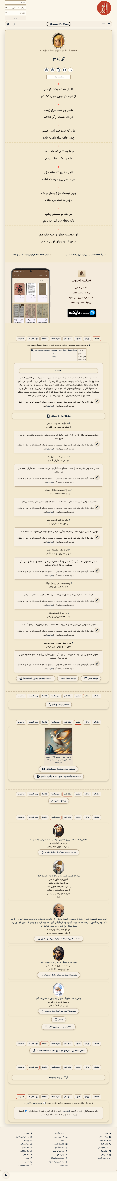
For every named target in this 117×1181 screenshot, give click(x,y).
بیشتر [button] (60, 1019)
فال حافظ (104, 1144)
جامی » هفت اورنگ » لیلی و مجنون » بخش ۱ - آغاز (58, 998)
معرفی (27, 1133)
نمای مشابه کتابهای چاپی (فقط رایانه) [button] (37, 678)
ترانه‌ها (44, 338)
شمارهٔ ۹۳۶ (58, 59)
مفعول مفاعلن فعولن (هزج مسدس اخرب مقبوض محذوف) (56, 350)
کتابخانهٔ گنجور (59, 1144)
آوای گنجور (61, 1154)
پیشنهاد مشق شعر (58, 800)
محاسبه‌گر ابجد (59, 1151)
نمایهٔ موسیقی (103, 1147)
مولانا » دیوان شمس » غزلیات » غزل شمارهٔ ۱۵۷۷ (58, 876)
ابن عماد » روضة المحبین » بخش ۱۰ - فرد (58, 962)
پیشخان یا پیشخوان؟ (57, 1161)
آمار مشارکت (25, 1151)
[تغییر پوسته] (6, 1175)
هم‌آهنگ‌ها (56, 338)
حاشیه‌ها (21, 338)
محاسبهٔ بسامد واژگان (60, 704)
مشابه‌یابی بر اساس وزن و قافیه (60, 1026)
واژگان (87, 338)
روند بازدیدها (33, 338)
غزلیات (45, 50)
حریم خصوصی (24, 1165)
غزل (54, 353)
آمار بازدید (26, 1154)
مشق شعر (67, 338)
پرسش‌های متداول (23, 1137)
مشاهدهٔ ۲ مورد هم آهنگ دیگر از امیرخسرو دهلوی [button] (60, 938)
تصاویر (78, 338)
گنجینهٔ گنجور (60, 1147)
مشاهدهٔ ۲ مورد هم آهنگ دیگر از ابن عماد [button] (60, 975)
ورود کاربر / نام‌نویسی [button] (60, 24)
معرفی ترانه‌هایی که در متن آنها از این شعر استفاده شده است (60, 1050)
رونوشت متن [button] (92, 678)
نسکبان (62, 1165)
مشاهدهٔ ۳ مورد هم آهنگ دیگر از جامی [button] (60, 1011)
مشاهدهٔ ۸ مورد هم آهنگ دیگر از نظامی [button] (60, 852)
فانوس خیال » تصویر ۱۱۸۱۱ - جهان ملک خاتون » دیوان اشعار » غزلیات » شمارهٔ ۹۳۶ (59, 760)
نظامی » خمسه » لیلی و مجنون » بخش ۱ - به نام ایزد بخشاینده (58, 840)
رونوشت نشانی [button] (70, 678)
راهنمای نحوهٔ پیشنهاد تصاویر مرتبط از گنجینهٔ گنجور (61, 776)
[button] (109, 24)
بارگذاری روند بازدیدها (58, 1077)
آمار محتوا (26, 1147)
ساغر (63, 1140)
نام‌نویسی (66, 1111)
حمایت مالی (25, 1144)
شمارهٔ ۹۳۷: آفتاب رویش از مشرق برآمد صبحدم (86, 254)
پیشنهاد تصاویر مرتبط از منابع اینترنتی (60, 769)
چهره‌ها (27, 1140)
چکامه (54, 356)
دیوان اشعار (55, 50)
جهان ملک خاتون (69, 50)
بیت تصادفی (103, 1137)
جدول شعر (104, 1140)
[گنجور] (104, 8)
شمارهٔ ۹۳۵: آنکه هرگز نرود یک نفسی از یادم (31, 254)
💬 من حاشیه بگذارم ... (35, 1103)
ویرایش (50, 406)
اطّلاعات (96, 338)
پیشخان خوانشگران (57, 1158)
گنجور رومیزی (60, 1137)
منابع (27, 1158)
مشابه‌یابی (104, 1154)
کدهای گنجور (60, 1133)
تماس (27, 1161)
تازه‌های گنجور (103, 1158)
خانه (106, 1133)
